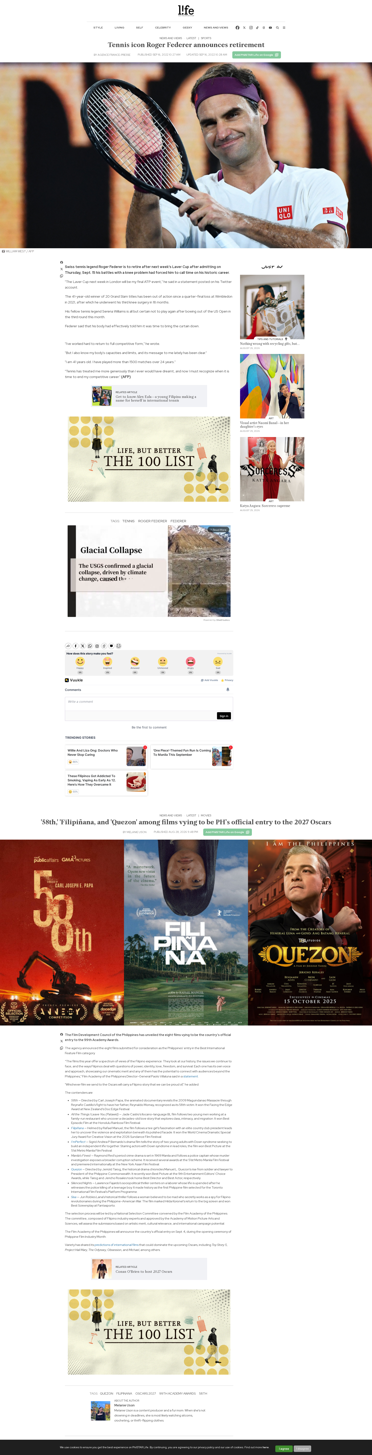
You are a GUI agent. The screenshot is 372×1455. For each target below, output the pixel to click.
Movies (206, 815)
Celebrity (163, 27)
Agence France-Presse (114, 55)
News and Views (216, 27)
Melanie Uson (136, 832)
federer (178, 521)
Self (139, 27)
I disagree (302, 1448)
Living (119, 27)
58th (203, 1393)
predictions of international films (117, 1245)
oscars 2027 (145, 1393)
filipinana (124, 1393)
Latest (191, 38)
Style (98, 27)
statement (190, 1076)
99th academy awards (177, 1393)
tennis (128, 521)
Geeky (187, 27)
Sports (206, 38)
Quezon (106, 1393)
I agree (284, 1449)
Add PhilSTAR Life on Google (254, 55)
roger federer (152, 521)
